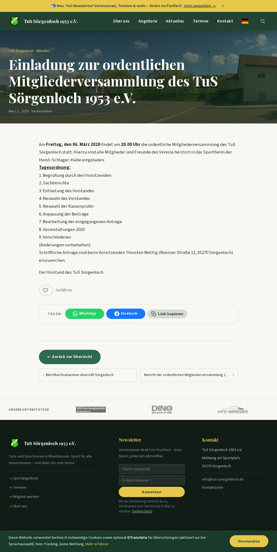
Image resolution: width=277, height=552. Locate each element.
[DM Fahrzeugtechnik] (90, 410)
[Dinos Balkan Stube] (161, 410)
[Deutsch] (245, 21)
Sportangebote (25, 478)
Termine (201, 21)
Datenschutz (142, 511)
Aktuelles (175, 21)
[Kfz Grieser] (233, 410)
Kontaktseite (212, 487)
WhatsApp (87, 313)
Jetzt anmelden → (199, 6)
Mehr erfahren (96, 544)
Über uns (121, 21)
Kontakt (225, 21)
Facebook (129, 313)
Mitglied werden (26, 496)
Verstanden (249, 541)
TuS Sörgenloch (21, 50)
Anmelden (151, 492)
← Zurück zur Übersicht (70, 357)
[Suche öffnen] (262, 21)
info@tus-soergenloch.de (222, 479)
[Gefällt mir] (46, 290)
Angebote (147, 21)
